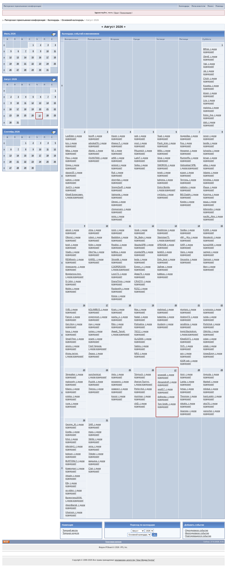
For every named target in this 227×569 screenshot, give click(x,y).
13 (18, 57)
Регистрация (125, 13)
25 (55, 64)
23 (40, 64)
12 (10, 57)
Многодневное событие (197, 533)
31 (47, 70)
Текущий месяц (70, 530)
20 (18, 64)
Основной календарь (73, 20)
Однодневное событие (196, 530)
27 (18, 70)
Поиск (211, 6)
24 (47, 64)
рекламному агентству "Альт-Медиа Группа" (135, 560)
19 (10, 64)
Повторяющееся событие (198, 536)
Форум (102, 547)
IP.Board (109, 547)
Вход (116, 13)
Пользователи (198, 6)
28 (25, 70)
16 (40, 57)
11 (55, 51)
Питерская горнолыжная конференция (22, 6)
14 (25, 57)
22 (33, 64)
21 (25, 64)
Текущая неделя (71, 533)
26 (10, 70)
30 (40, 70)
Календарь (184, 6)
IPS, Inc (123, 547)
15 (33, 57)
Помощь (219, 6)
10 (47, 51)
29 (33, 70)
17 (47, 57)
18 (55, 57)
